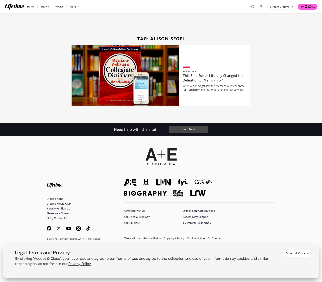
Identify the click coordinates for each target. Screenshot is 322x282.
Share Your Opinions (59, 213)
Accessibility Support (195, 216)
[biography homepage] (145, 193)
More (73, 6)
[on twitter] (58, 228)
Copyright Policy (174, 238)
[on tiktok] (88, 228)
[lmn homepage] (163, 182)
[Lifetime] (14, 7)
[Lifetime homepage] (54, 185)
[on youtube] (68, 228)
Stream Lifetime (280, 6)
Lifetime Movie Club (59, 203)
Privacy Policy (152, 238)
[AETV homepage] (130, 182)
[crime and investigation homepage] (178, 193)
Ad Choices (215, 238)
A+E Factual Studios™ (137, 216)
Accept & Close (295, 253)
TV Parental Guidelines (197, 222)
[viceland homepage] (203, 182)
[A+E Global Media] (161, 157)
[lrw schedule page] (198, 193)
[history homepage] (146, 182)
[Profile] (261, 7)
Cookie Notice (196, 238)
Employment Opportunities (199, 210)
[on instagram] (78, 228)
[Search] (253, 7)
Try (302, 6)
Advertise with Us (134, 210)
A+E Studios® (132, 222)
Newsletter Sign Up (58, 208)
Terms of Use (132, 238)
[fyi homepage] (183, 182)
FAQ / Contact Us (57, 218)
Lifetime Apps (55, 198)
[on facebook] (49, 228)
